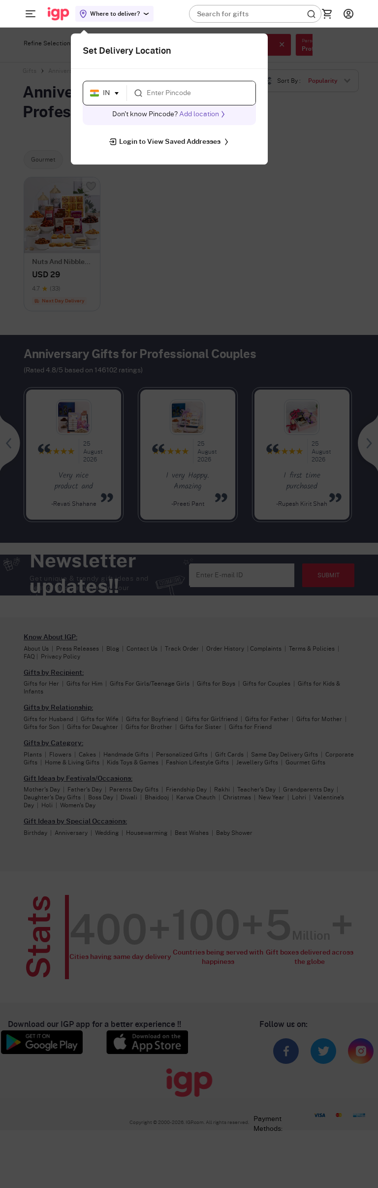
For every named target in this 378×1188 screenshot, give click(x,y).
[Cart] (327, 14)
